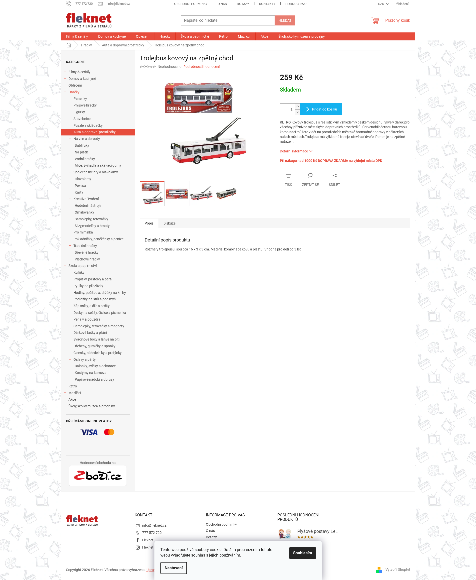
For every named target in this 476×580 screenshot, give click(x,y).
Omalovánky (84, 212)
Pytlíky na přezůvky (88, 286)
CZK (381, 4)
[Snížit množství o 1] (297, 112)
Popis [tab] (149, 223)
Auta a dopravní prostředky (94, 132)
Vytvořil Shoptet (398, 570)
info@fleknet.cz (154, 525)
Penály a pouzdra (86, 319)
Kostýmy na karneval (91, 373)
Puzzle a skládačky (88, 125)
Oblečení (75, 85)
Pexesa (80, 186)
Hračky (73, 92)
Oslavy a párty (84, 359)
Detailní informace (294, 151)
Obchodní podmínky (191, 4)
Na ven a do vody (86, 139)
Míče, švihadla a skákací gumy (98, 165)
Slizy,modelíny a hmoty (92, 226)
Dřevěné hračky (86, 252)
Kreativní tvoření (86, 199)
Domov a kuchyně (82, 79)
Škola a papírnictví (82, 266)
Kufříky (78, 272)
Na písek (81, 152)
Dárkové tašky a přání (90, 333)
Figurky (79, 112)
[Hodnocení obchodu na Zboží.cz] (97, 475)
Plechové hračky (87, 259)
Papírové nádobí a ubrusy (94, 379)
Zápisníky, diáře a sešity (91, 306)
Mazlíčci (74, 393)
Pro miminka (83, 232)
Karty (79, 192)
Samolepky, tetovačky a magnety (98, 326)
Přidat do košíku (324, 109)
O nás (222, 4)
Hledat (285, 20)
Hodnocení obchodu (302, 4)
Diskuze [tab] (169, 223)
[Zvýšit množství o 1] (297, 106)
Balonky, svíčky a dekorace (95, 366)
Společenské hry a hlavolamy (95, 172)
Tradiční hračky (85, 246)
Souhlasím (302, 553)
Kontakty (267, 4)
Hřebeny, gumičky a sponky (94, 346)
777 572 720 (152, 533)
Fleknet (147, 540)
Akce (72, 399)
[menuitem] (77, 36)
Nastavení (174, 568)
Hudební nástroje (88, 206)
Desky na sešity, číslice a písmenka (99, 313)
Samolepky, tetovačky (91, 219)
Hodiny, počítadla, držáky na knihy (99, 293)
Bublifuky (82, 145)
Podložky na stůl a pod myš (94, 299)
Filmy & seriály (79, 72)
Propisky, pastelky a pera (92, 279)
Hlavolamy (83, 179)
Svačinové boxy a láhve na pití (96, 339)
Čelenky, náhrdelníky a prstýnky (97, 353)
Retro (72, 386)
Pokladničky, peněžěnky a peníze (98, 239)
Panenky (80, 99)
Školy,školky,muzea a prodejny (91, 406)
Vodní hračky (85, 159)
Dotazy (243, 4)
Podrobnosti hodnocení (201, 67)
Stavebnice (81, 119)
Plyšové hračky (85, 105)
